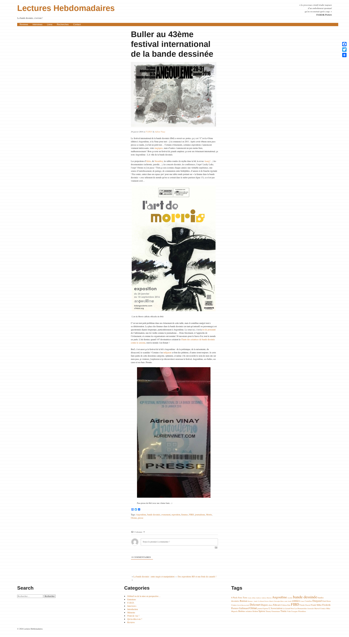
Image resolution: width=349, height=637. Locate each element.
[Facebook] (344, 44)
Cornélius (308, 601)
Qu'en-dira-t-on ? (134, 619)
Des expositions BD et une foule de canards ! (197, 576)
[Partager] (344, 55)
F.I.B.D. (149, 131)
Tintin (283, 611)
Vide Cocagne (292, 611)
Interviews (37, 24)
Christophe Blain (279, 601)
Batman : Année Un (254, 601)
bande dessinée (153, 514)
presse (140, 517)
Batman (243, 600)
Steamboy (159, 161)
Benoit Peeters (264, 601)
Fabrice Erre (285, 605)
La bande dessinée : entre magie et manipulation (153, 576)
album (253, 598)
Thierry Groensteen (273, 611)
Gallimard (244, 608)
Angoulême (141, 514)
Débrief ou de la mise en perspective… (144, 596)
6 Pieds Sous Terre (239, 597)
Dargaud (317, 600)
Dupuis (264, 604)
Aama (249, 598)
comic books (287, 601)
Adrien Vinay (160, 131)
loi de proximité (209, 329)
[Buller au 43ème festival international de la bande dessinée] (174, 94)
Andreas (258, 598)
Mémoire (131, 612)
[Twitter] (344, 49)
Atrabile (290, 598)
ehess (271, 605)
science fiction (252, 611)
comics (296, 601)
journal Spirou (262, 608)
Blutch (271, 601)
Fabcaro (277, 604)
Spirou (261, 611)
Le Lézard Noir (288, 608)
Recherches (63, 24)
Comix (302, 601)
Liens (49, 24)
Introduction (132, 609)
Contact (77, 24)
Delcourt (255, 604)
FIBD (191, 514)
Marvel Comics (320, 608)
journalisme (200, 514)
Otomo (134, 517)
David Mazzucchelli (243, 605)
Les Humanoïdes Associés (304, 608)
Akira (148, 161)
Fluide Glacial (305, 605)
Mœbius (241, 611)
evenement (165, 514)
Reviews (24, 24)
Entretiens (131, 599)
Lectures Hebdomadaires (66, 8)
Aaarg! (207, 161)
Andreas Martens (266, 598)
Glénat (253, 608)
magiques (159, 148)
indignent (167, 352)
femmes (184, 514)
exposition (176, 514)
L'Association (275, 608)
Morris (209, 514)
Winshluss (302, 611)
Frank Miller (316, 604)
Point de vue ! (133, 615)
